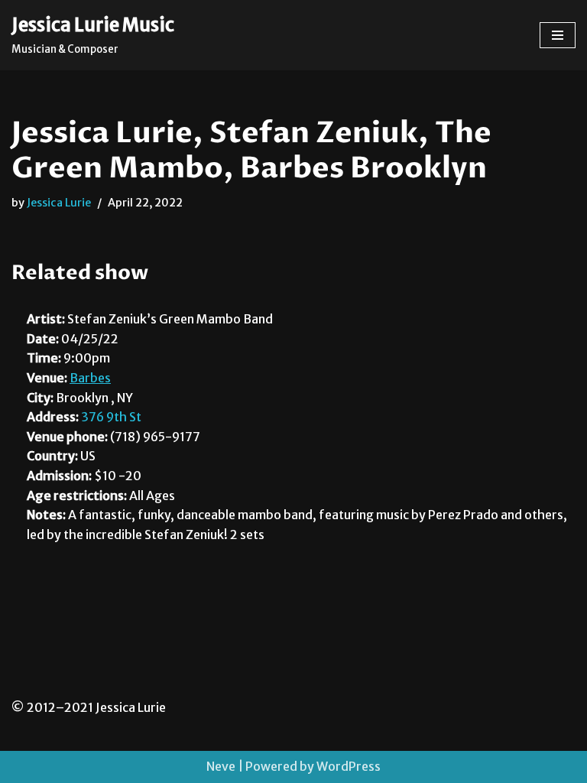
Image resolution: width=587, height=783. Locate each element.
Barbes (90, 377)
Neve (220, 766)
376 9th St (111, 416)
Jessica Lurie (59, 203)
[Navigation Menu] (558, 35)
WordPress (348, 766)
